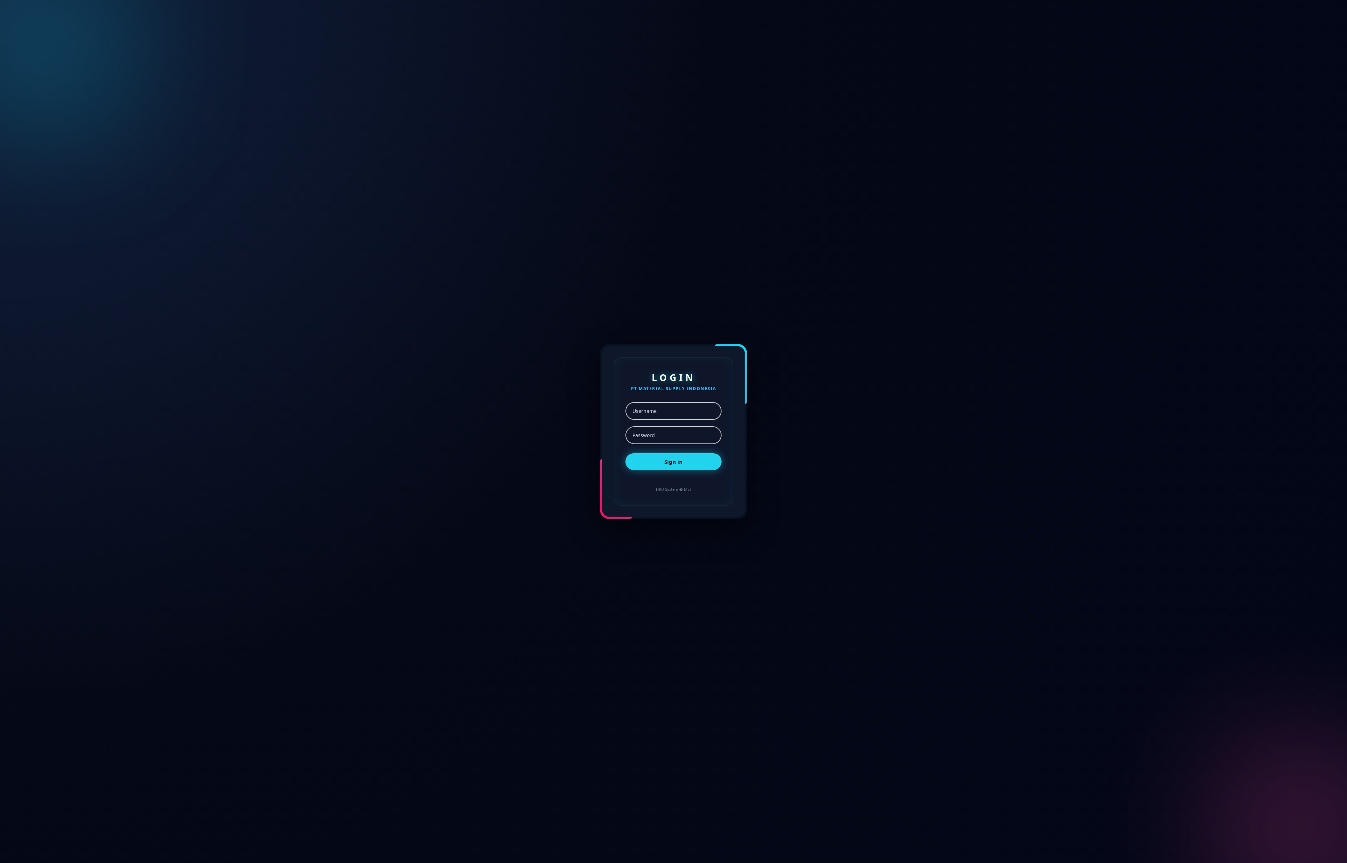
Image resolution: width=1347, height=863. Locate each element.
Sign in (673, 461)
